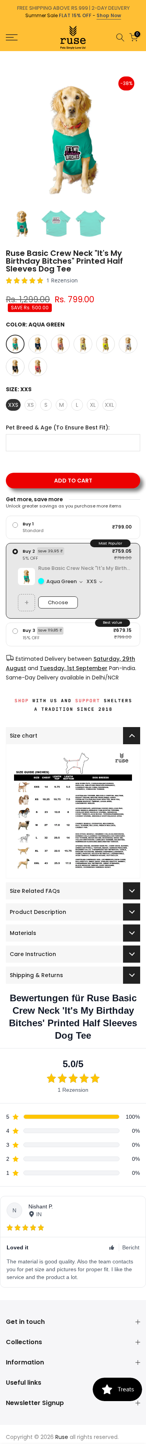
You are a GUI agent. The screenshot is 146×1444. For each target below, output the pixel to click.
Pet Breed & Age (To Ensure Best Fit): (57, 427)
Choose (58, 602)
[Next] (140, 55)
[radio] (73, 527)
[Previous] (5, 55)
